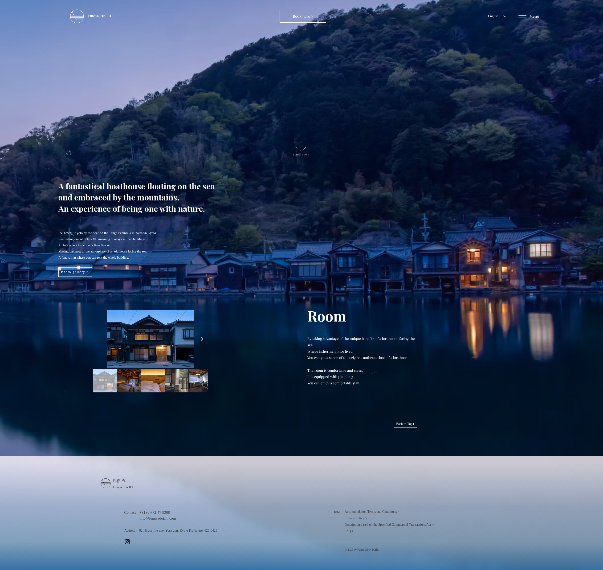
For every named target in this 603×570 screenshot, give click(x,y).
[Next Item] (201, 339)
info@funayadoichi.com (158, 518)
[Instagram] (127, 541)
